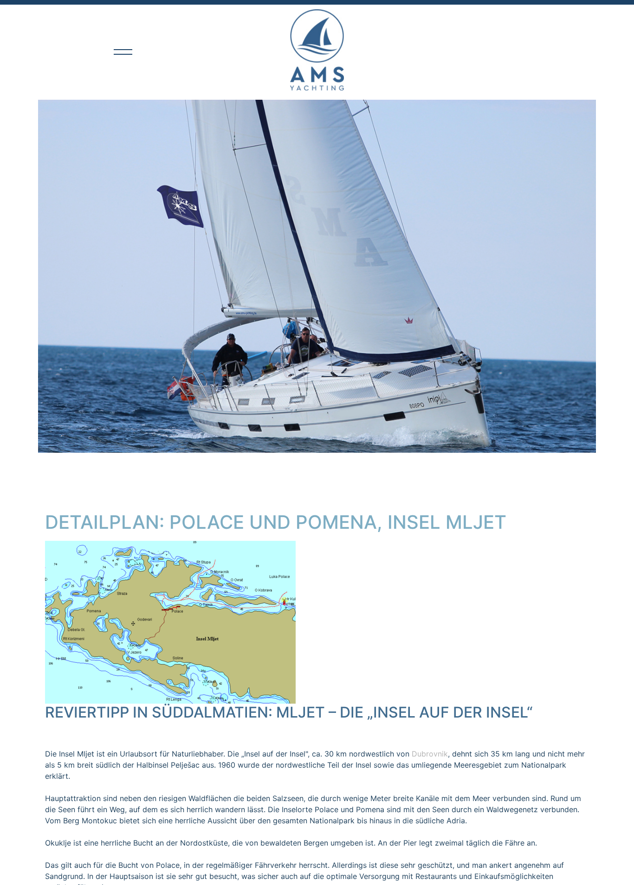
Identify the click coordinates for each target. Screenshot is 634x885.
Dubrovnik (430, 753)
